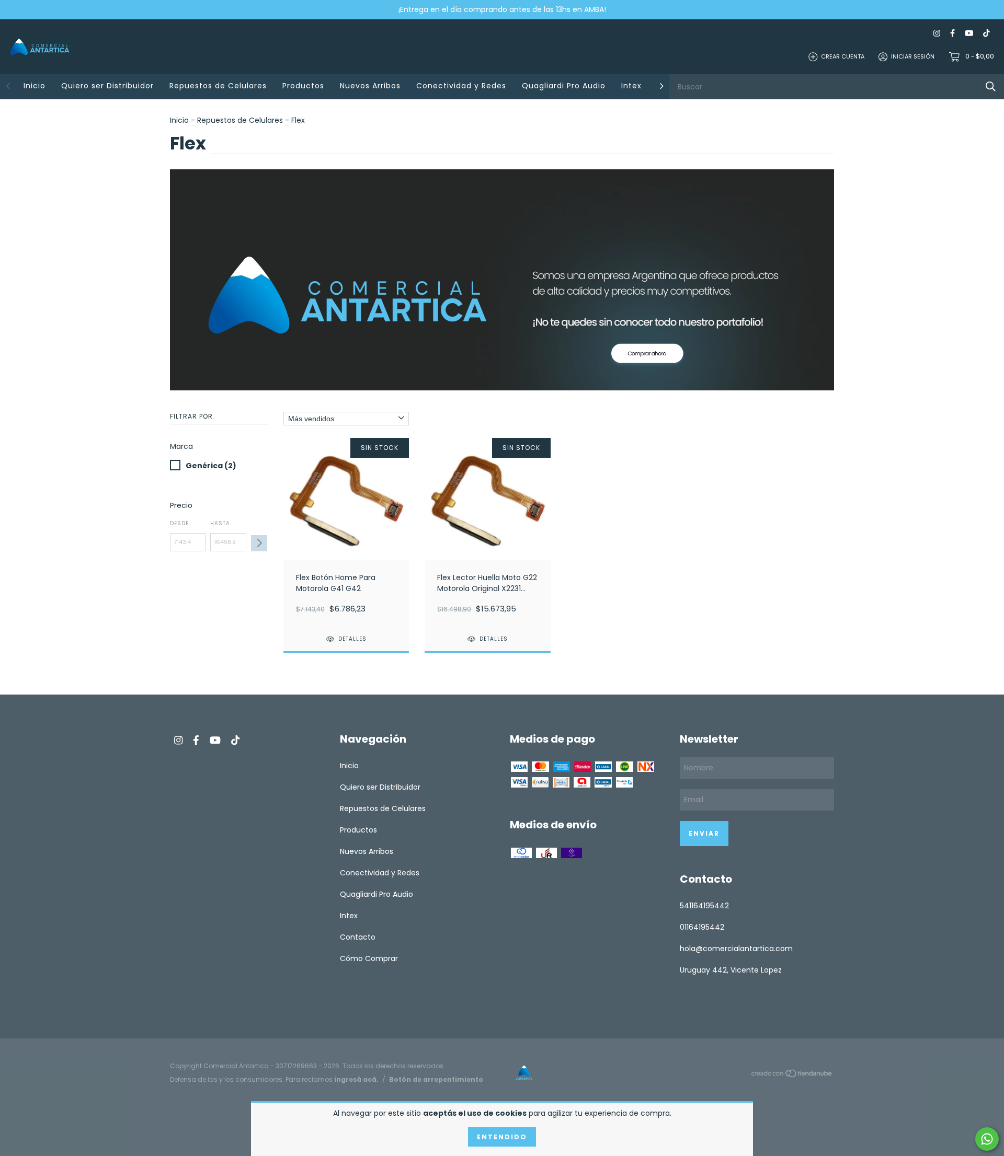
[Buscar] (991, 86)
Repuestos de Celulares (218, 85)
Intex (631, 85)
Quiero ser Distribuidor (107, 85)
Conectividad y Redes (461, 85)
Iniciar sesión (912, 56)
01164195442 (702, 927)
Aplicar (259, 543)
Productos (303, 85)
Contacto (357, 937)
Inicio (34, 85)
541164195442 (704, 905)
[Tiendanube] (792, 1075)
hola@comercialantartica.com (736, 948)
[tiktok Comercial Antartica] (986, 33)
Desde (179, 523)
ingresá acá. (356, 1079)
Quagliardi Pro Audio (564, 85)
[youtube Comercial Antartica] (969, 33)
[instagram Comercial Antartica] (936, 33)
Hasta (220, 523)
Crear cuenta (842, 56)
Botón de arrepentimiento (436, 1079)
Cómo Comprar (369, 958)
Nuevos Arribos (370, 85)
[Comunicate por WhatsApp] (987, 1139)
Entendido (502, 1136)
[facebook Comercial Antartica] (952, 33)
